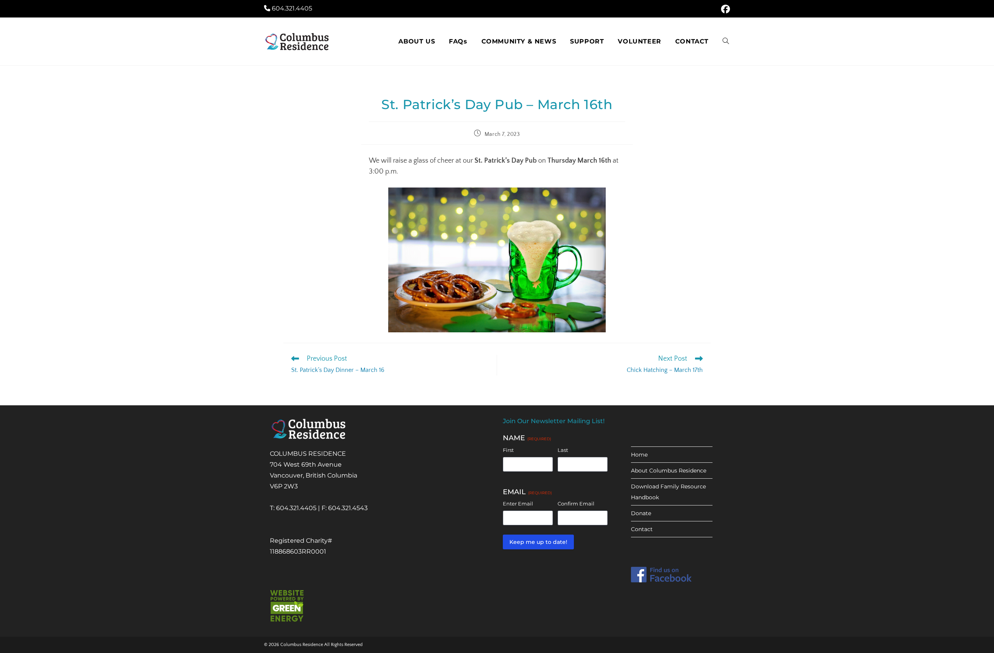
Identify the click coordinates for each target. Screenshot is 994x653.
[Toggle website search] (726, 41)
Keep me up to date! (538, 541)
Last (563, 450)
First (508, 450)
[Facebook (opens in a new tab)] (724, 9)
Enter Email (518, 503)
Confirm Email (576, 503)
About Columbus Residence (668, 470)
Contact (642, 529)
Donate (641, 513)
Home (639, 454)
